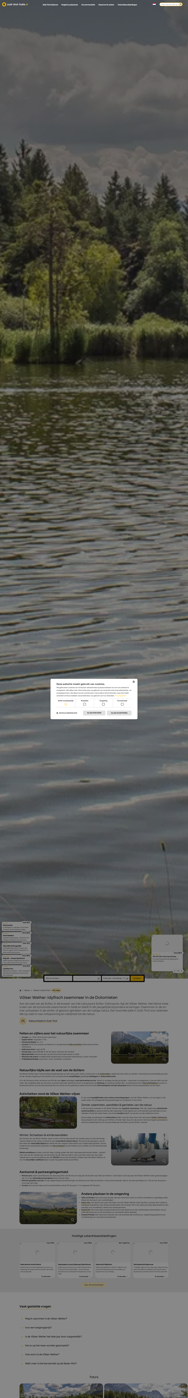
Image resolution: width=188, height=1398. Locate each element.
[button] (66, 713)
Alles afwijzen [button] (94, 713)
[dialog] (94, 699)
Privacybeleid (120, 696)
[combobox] (134, 682)
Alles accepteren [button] (119, 713)
